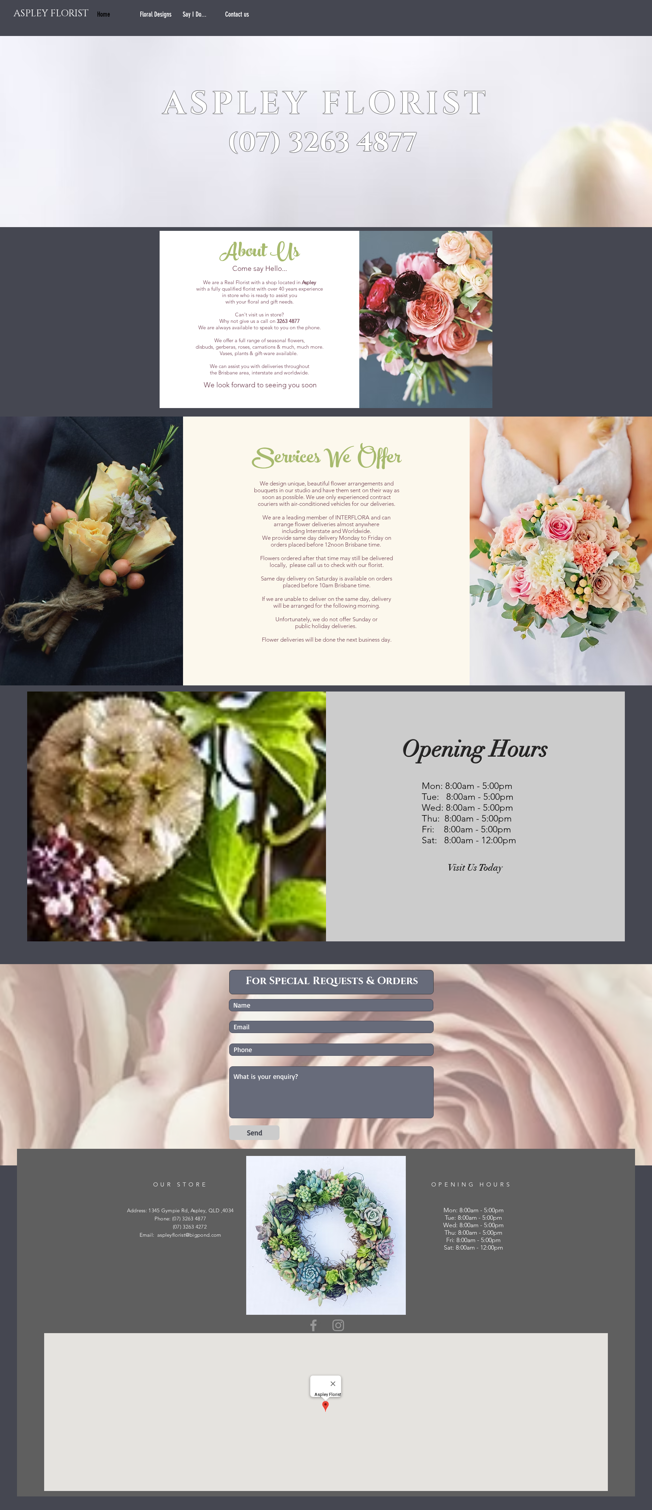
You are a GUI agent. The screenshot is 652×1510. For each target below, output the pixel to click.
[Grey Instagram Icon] (338, 1325)
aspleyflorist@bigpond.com (189, 1235)
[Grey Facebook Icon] (313, 1325)
